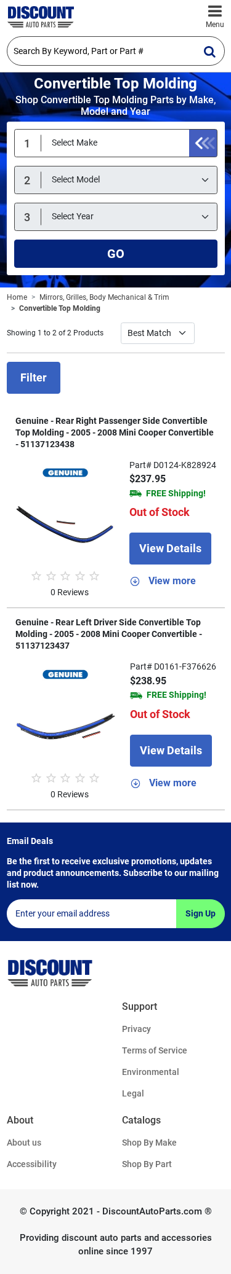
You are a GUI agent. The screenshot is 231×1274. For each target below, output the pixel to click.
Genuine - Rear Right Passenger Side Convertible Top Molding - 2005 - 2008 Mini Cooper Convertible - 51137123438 (114, 432)
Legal (133, 1093)
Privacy (136, 1029)
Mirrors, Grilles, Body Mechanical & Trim (104, 297)
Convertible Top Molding (59, 308)
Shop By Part (147, 1164)
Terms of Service (154, 1050)
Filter (33, 377)
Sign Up (200, 913)
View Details (170, 548)
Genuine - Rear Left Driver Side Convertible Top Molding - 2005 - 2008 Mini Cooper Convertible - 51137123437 (108, 634)
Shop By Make (149, 1142)
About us (24, 1142)
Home (17, 297)
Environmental (150, 1072)
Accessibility (32, 1164)
